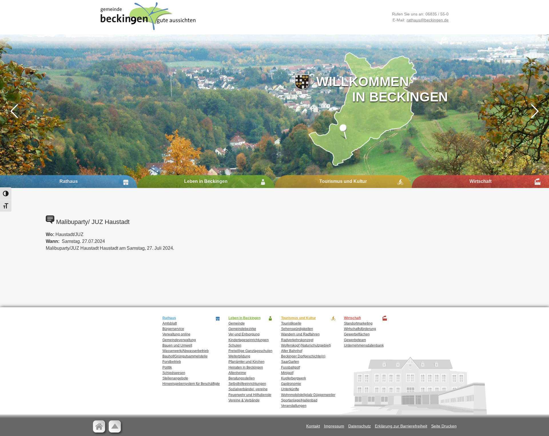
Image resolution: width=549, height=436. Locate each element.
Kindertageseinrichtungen (248, 340)
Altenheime (237, 373)
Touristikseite (291, 323)
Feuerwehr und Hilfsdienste (249, 395)
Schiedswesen (173, 373)
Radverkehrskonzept (297, 340)
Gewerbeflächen (357, 334)
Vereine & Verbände (244, 400)
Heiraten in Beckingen (245, 367)
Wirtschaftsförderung (360, 329)
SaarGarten (290, 362)
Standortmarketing (358, 323)
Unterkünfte (290, 389)
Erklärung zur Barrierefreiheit (401, 426)
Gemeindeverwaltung (179, 340)
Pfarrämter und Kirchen (246, 362)
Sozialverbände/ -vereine (248, 389)
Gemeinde (236, 323)
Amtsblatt (169, 323)
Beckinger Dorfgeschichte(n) (303, 356)
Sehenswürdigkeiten (297, 329)
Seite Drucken (444, 426)
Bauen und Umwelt (177, 345)
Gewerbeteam (355, 340)
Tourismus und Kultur (343, 181)
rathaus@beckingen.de (428, 20)
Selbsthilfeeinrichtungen (247, 384)
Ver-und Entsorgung (244, 334)
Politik (167, 367)
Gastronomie (291, 384)
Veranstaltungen (294, 406)
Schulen (234, 345)
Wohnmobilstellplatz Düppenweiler (308, 395)
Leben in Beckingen (206, 181)
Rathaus (68, 181)
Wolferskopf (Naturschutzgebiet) (306, 345)
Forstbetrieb (171, 362)
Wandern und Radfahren (300, 334)
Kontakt (313, 426)
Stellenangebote (175, 378)
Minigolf (287, 373)
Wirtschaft (481, 181)
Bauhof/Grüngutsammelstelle (185, 356)
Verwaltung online (176, 334)
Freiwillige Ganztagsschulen (250, 351)
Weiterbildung (239, 356)
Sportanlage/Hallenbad (299, 400)
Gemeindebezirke (242, 329)
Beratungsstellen (241, 378)
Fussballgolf (290, 367)
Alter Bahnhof (291, 351)
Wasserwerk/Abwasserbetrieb (185, 351)
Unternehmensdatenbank (364, 345)
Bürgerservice (173, 329)
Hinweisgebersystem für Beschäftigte (191, 384)
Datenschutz (359, 426)
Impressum (334, 426)
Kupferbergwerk (293, 378)
